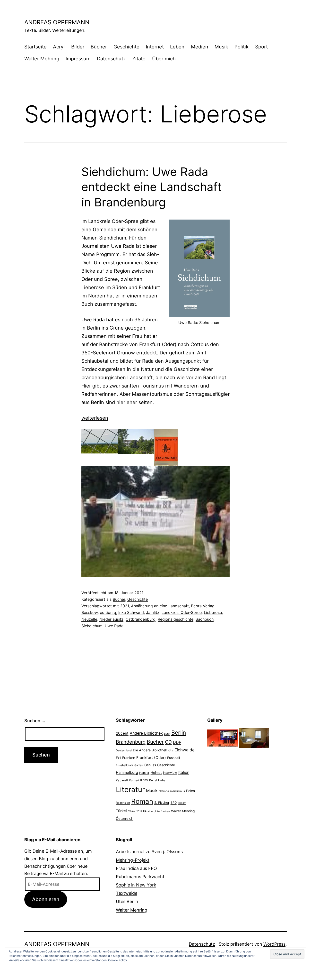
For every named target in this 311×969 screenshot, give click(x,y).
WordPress (274, 944)
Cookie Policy (117, 960)
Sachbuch (205, 619)
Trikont (182, 802)
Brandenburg (131, 742)
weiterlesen (94, 418)
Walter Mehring (41, 59)
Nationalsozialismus (172, 791)
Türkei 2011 (135, 811)
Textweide (126, 893)
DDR (177, 742)
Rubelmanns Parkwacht (140, 876)
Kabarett (122, 780)
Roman (142, 801)
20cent (122, 733)
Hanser (144, 773)
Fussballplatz (124, 765)
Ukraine (148, 811)
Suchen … (34, 720)
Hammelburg (127, 772)
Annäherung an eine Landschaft (160, 605)
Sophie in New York (136, 884)
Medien (199, 47)
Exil (118, 758)
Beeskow (89, 612)
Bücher (99, 47)
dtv (170, 750)
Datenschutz (111, 59)
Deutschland (124, 750)
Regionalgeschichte (175, 619)
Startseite (35, 47)
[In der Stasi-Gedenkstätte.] (254, 737)
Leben (177, 47)
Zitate (139, 59)
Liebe (161, 780)
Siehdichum (92, 625)
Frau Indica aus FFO (136, 868)
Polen (190, 791)
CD (168, 742)
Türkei (121, 811)
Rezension (123, 802)
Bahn (167, 733)
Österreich (124, 818)
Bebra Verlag (203, 605)
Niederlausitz (111, 619)
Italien (183, 772)
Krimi (144, 780)
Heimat (156, 773)
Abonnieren (45, 899)
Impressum (78, 59)
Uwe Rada (114, 625)
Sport (261, 47)
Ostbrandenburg (141, 619)
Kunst (153, 780)
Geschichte (126, 47)
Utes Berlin (127, 901)
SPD (174, 802)
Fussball (173, 758)
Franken (128, 758)
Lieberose (213, 612)
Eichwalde (184, 749)
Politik (241, 47)
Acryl (59, 47)
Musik (221, 47)
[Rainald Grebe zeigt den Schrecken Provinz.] (222, 737)
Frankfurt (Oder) (151, 757)
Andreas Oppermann (56, 22)
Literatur (130, 789)
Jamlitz (152, 612)
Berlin (178, 732)
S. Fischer (161, 802)
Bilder (77, 47)
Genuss (150, 765)
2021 (124, 605)
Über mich (164, 59)
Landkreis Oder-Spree (182, 612)
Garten (138, 765)
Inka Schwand (131, 612)
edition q (108, 612)
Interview (170, 773)
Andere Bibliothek (146, 733)
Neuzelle (89, 619)
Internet (155, 47)
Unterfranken (162, 811)
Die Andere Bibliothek (150, 750)
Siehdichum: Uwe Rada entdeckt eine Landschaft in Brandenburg (151, 187)
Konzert (134, 780)
